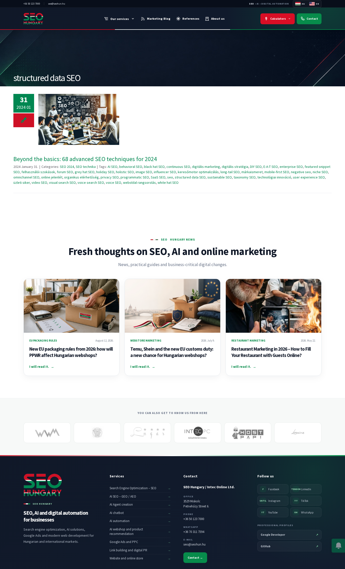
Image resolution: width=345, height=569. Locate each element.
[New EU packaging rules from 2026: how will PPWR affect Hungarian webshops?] (71, 306)
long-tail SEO (230, 172)
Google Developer (289, 534)
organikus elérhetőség (81, 177)
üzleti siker (21, 182)
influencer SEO (165, 172)
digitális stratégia (235, 166)
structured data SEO (190, 177)
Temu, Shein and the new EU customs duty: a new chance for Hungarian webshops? (171, 352)
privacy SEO (110, 177)
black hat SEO (154, 166)
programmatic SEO (134, 177)
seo (170, 177)
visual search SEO (62, 182)
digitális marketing (206, 166)
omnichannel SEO (26, 177)
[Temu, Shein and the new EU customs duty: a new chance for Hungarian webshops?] (172, 306)
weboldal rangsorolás (139, 182)
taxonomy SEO (245, 177)
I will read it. (41, 367)
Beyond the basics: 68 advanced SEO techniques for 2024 (79, 119)
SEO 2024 (67, 166)
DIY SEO (256, 166)
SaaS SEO (158, 177)
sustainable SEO (219, 177)
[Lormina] (298, 432)
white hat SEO (168, 182)
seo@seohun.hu (194, 544)
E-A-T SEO (270, 166)
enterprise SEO (291, 166)
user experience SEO (309, 177)
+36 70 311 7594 (193, 532)
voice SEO (113, 182)
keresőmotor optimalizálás (198, 172)
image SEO (144, 172)
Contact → (195, 557)
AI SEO (112, 166)
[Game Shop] (97, 432)
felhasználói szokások (38, 172)
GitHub (289, 546)
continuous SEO (178, 166)
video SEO (39, 182)
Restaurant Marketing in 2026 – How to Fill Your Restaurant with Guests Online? (271, 352)
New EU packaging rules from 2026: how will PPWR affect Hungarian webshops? (71, 352)
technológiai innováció (274, 177)
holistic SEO (125, 172)
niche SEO (320, 172)
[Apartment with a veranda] (147, 432)
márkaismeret (252, 172)
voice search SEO (91, 182)
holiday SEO (105, 172)
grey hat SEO (84, 172)
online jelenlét (51, 177)
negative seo (301, 172)
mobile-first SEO (276, 172)
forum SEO (65, 172)
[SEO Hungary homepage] (43, 19)
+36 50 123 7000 (193, 519)
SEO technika (86, 166)
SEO (251, 3)
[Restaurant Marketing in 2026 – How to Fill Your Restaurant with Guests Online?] (273, 306)
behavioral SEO (130, 166)
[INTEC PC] (197, 432)
